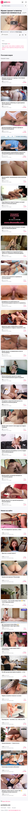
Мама (3, 49)
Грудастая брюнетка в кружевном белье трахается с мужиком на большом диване (12, 252)
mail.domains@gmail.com (14, 810)
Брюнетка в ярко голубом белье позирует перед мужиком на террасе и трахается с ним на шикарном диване (13, 327)
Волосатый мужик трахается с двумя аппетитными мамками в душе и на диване (13, 376)
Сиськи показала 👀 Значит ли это (10, 743)
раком (13, 46)
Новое (9, 807)
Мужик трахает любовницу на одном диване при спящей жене (13, 103)
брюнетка (12, 47)
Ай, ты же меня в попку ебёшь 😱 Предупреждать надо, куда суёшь (10, 625)
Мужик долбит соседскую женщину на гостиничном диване (12, 476)
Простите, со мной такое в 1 (9, 553)
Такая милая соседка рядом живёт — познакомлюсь (11, 649)
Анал (9, 43)
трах (10, 46)
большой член (18, 47)
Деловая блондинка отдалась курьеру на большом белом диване (12, 128)
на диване (17, 46)
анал (23, 47)
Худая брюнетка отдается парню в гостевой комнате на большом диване (13, 202)
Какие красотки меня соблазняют (10, 767)
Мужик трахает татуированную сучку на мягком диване (12, 352)
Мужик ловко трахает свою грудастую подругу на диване (14, 426)
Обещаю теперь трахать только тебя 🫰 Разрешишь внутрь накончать (12, 791)
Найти (25, 6)
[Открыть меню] (22, 2)
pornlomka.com (5, 805)
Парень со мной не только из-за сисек (11, 695)
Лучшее (14, 807)
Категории (3, 807)
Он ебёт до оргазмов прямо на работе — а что (13, 672)
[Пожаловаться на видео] (25, 12)
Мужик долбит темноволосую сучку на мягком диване (14, 178)
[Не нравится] (25, 35)
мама (7, 47)
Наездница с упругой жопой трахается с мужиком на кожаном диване (12, 401)
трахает (6, 46)
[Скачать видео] (22, 12)
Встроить (5, 34)
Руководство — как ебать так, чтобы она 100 (13, 719)
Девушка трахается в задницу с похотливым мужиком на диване (13, 78)
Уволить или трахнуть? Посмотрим (11, 577)
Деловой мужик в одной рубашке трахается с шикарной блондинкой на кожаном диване (13, 153)
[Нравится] (20, 35)
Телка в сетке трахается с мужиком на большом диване (12, 277)
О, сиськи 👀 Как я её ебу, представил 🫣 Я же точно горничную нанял (13, 601)
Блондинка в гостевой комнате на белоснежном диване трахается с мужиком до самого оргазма (14, 302)
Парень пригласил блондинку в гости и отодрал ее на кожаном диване (14, 451)
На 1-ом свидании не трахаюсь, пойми (11, 529)
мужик (22, 46)
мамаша (4, 47)
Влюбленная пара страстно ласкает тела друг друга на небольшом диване (13, 227)
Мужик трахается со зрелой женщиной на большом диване (12, 501)
